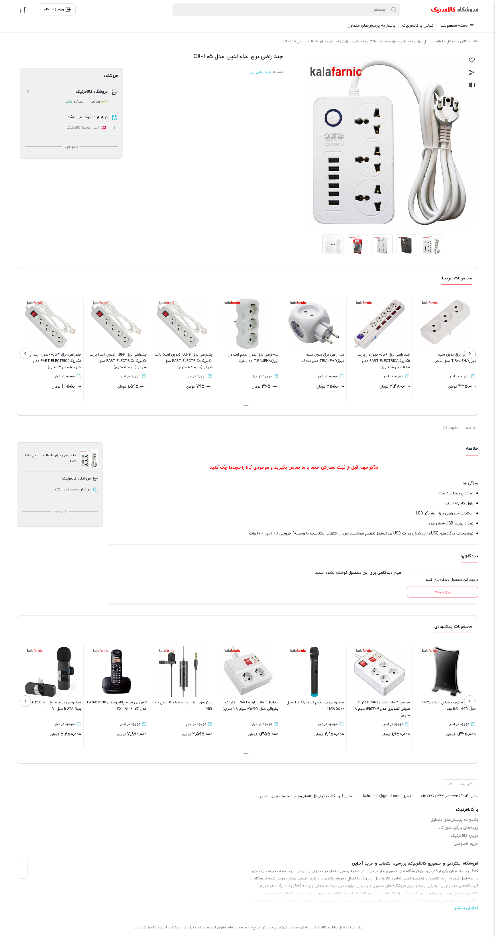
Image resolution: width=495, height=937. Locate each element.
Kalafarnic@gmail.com (381, 796)
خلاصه (471, 428)
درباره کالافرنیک (464, 836)
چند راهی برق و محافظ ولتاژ (391, 41)
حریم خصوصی (466, 844)
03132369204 (457, 796)
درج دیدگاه (443, 592)
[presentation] (470, 353)
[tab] (470, 428)
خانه (475, 41)
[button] (251, 405)
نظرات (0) (450, 428)
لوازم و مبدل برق (430, 41)
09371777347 (432, 796)
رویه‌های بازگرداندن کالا (458, 828)
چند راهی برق (355, 41)
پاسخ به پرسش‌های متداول (454, 819)
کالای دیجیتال (457, 41)
